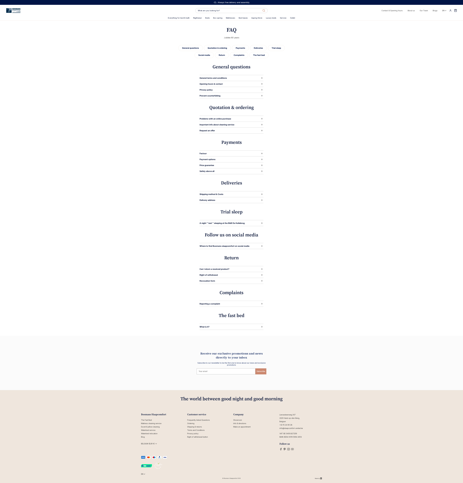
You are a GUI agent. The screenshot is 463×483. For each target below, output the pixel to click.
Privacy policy (192, 433)
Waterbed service (148, 430)
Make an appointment (242, 427)
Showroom (237, 420)
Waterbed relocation (149, 433)
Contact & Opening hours (392, 11)
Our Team (424, 11)
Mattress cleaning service (151, 423)
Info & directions (239, 423)
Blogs (435, 11)
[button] (207, 18)
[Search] (263, 10)
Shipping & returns (194, 427)
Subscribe (261, 371)
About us (411, 11)
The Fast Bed (146, 420)
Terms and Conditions (196, 430)
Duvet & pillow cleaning (150, 427)
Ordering (190, 423)
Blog (143, 437)
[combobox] (231, 10)
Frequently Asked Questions (198, 420)
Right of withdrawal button (197, 437)
